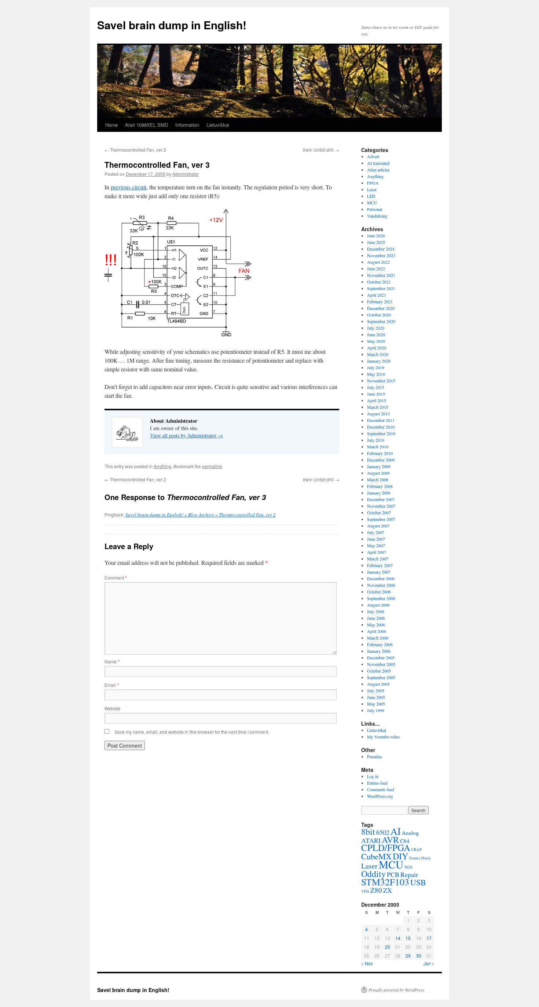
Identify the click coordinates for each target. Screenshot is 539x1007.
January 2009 (378, 466)
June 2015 (376, 394)
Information (187, 124)
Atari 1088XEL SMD (146, 124)
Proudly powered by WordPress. (396, 990)
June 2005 (376, 697)
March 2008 (377, 479)
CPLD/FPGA (385, 847)
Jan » (428, 963)
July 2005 (375, 690)
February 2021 (380, 301)
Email (111, 685)
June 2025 (376, 242)
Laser (372, 189)
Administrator (185, 174)
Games (414, 857)
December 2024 (381, 249)
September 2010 (381, 433)
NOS (408, 867)
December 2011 (381, 420)
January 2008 (378, 493)
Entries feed (377, 783)
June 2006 (376, 618)
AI (395, 831)
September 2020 (381, 321)
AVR (390, 839)
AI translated (378, 163)
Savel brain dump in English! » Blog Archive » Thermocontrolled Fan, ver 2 (200, 514)
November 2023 (381, 255)
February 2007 (380, 565)
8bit (368, 831)
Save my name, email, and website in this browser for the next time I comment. (191, 732)
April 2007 (376, 552)
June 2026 (376, 235)
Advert (373, 156)
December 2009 (381, 460)
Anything (162, 466)
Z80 (376, 890)
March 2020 (377, 354)
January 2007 (378, 572)
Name (112, 661)
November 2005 (381, 664)
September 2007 (381, 519)
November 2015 (381, 381)
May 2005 (376, 704)
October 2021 (379, 282)
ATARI (371, 840)
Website (112, 708)
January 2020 (378, 361)
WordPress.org (380, 796)
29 (408, 955)
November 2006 (381, 585)
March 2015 (377, 407)
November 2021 (381, 275)
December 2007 (381, 499)
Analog (410, 832)
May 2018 (376, 374)
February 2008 (380, 486)
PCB (393, 874)
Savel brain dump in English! (171, 25)
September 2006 (381, 598)
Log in (372, 776)
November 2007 (381, 506)
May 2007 (376, 545)
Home (111, 124)
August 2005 (378, 684)
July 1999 (375, 710)
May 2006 (376, 624)
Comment (115, 577)
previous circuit (128, 187)
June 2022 (376, 268)
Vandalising (377, 216)
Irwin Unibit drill (321, 150)
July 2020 (375, 328)
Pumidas (374, 756)
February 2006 (380, 644)
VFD (365, 891)
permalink (212, 466)
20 (387, 947)
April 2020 (376, 348)
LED (371, 196)
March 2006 (377, 638)
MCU (372, 203)
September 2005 (381, 677)
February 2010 (380, 453)
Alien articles (378, 170)
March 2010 (377, 446)
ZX (387, 890)
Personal (374, 209)
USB (418, 882)
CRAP (416, 849)
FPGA (373, 183)
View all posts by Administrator (186, 435)
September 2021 (381, 288)
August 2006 (378, 605)
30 (418, 955)
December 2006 (381, 578)
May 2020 (376, 341)
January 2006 (378, 651)
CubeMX (376, 856)
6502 (382, 832)
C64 (405, 840)
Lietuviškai (217, 124)
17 (429, 938)
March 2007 (377, 559)
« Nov (367, 963)
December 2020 (381, 308)
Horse (426, 857)
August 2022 (378, 262)
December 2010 (381, 427)
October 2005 (379, 671)
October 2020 (379, 315)
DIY (400, 856)
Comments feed (380, 789)
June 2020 (376, 334)
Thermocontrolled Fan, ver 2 (135, 150)
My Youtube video (383, 737)
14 (397, 938)
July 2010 (375, 440)
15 (408, 938)
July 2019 (375, 367)
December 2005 (381, 657)
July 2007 (375, 532)
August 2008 (378, 473)
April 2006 (376, 631)
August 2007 (378, 526)
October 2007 (379, 512)
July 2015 (375, 387)
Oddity (373, 874)
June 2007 (376, 539)
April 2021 (376, 295)
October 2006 (379, 592)
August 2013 (378, 414)
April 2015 (376, 400)
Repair (409, 874)
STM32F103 (385, 881)
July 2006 (375, 611)
